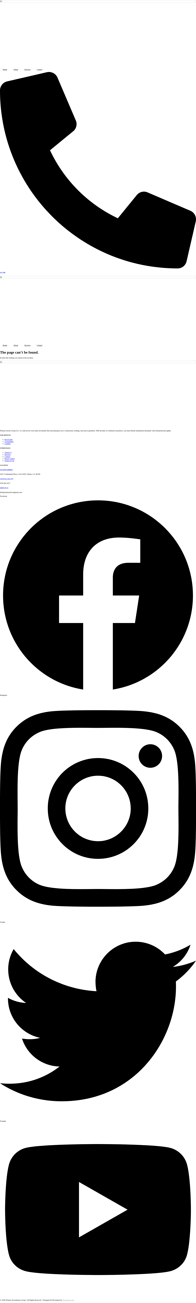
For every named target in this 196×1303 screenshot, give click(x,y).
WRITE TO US (4, 488)
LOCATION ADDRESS (6, 469)
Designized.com (68, 1300)
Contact (39, 69)
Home (5, 69)
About (15, 69)
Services (27, 69)
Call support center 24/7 (6, 478)
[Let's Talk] (98, 268)
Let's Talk (2, 272)
